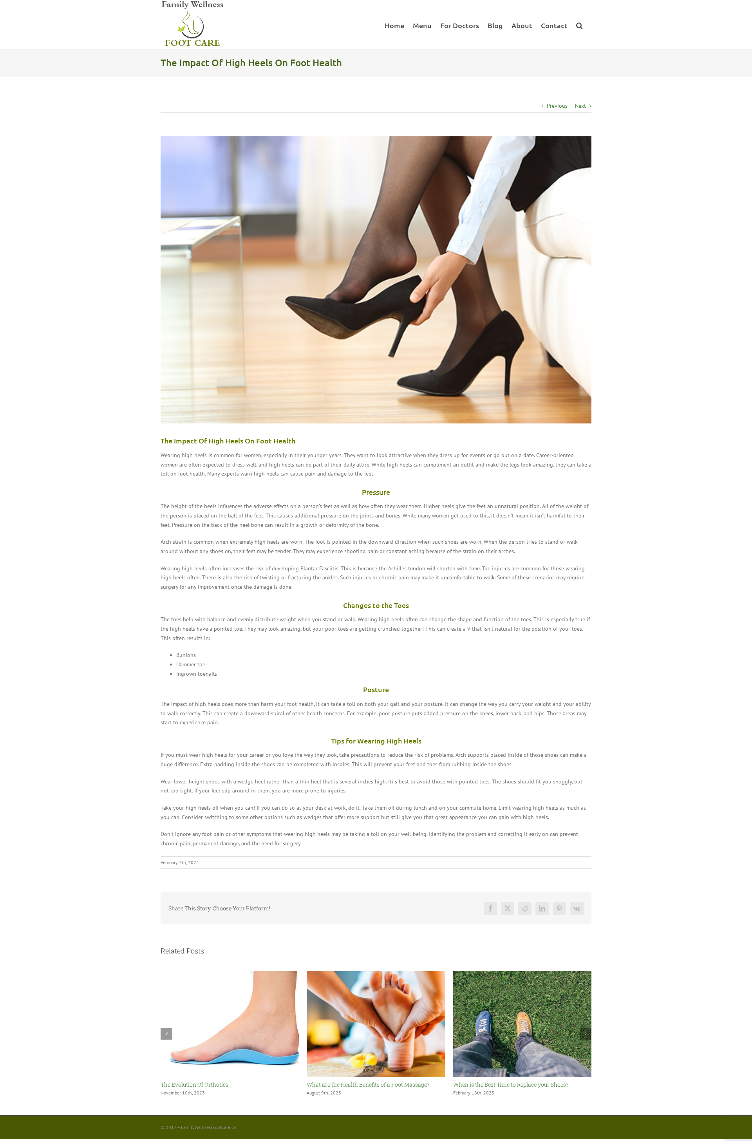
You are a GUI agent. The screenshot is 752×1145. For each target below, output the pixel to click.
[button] (579, 24)
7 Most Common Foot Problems (494, 1084)
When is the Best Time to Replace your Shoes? (364, 1084)
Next (580, 105)
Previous (557, 105)
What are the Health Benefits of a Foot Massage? (222, 1084)
